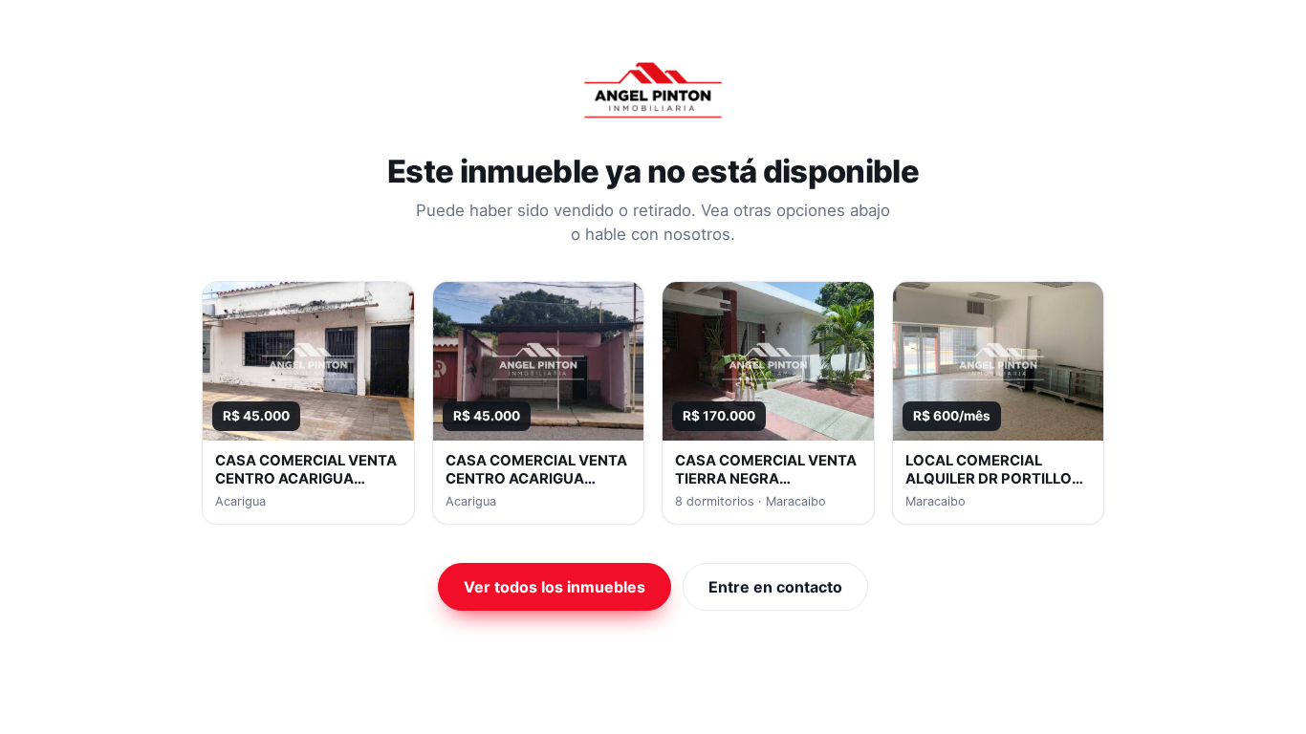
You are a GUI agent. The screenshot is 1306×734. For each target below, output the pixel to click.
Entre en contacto (775, 586)
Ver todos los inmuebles (554, 586)
